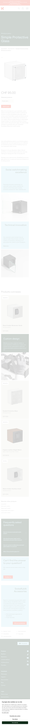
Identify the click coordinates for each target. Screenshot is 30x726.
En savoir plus (5, 712)
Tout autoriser (15, 722)
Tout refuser (15, 719)
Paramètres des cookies (15, 716)
